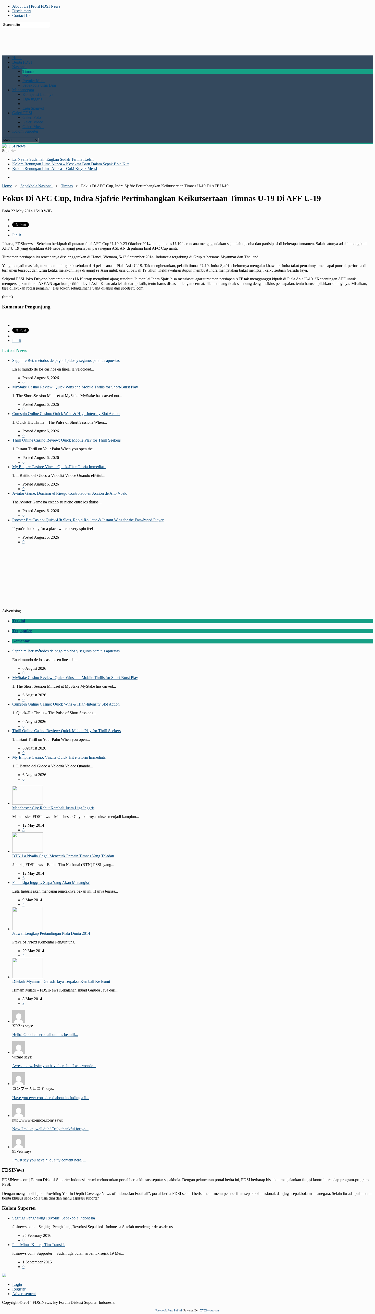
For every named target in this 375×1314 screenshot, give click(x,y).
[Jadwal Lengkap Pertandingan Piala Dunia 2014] (27, 929)
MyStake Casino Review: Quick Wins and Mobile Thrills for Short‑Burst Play (75, 387)
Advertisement (24, 1294)
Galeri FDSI (22, 113)
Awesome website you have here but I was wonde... (54, 1066)
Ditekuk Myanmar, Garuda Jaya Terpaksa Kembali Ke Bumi (61, 981)
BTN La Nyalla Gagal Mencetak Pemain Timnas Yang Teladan (63, 856)
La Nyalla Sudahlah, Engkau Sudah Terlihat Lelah (53, 159)
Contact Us (21, 15)
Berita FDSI (22, 62)
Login (17, 1284)
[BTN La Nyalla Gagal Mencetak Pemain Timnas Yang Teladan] (27, 851)
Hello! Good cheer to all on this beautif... (45, 1034)
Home (17, 57)
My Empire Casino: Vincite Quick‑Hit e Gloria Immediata (59, 467)
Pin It (16, 235)
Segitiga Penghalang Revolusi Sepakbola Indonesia (53, 1218)
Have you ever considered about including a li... (50, 1098)
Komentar (21, 641)
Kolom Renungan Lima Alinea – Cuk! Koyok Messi (54, 168)
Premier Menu (33, 80)
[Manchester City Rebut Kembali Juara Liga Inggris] (27, 803)
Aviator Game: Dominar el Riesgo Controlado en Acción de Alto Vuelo (69, 493)
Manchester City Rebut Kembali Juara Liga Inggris (53, 808)
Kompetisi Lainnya (37, 94)
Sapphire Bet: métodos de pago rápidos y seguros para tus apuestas (66, 360)
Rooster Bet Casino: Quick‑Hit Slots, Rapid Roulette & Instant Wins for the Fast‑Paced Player (88, 520)
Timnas (28, 71)
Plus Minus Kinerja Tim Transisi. (38, 1244)
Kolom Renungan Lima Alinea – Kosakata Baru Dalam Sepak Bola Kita (70, 164)
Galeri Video (32, 122)
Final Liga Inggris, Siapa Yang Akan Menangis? (51, 882)
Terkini (18, 621)
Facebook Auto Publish (169, 1310)
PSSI (26, 76)
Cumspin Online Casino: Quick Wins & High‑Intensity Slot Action (66, 413)
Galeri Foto (31, 117)
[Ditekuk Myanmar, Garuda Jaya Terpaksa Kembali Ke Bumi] (27, 977)
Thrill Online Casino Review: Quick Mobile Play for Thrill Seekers (66, 440)
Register (19, 1289)
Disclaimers (21, 11)
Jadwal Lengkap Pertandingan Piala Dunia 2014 (51, 933)
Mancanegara (23, 90)
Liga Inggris (32, 99)
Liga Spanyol (33, 108)
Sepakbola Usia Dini (39, 85)
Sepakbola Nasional (36, 186)
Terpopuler (22, 631)
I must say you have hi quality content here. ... (49, 1160)
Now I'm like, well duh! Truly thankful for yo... (50, 1129)
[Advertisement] (125, 38)
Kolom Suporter (25, 131)
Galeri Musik (33, 126)
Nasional (19, 67)
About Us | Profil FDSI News (36, 6)
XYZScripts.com (210, 1310)
